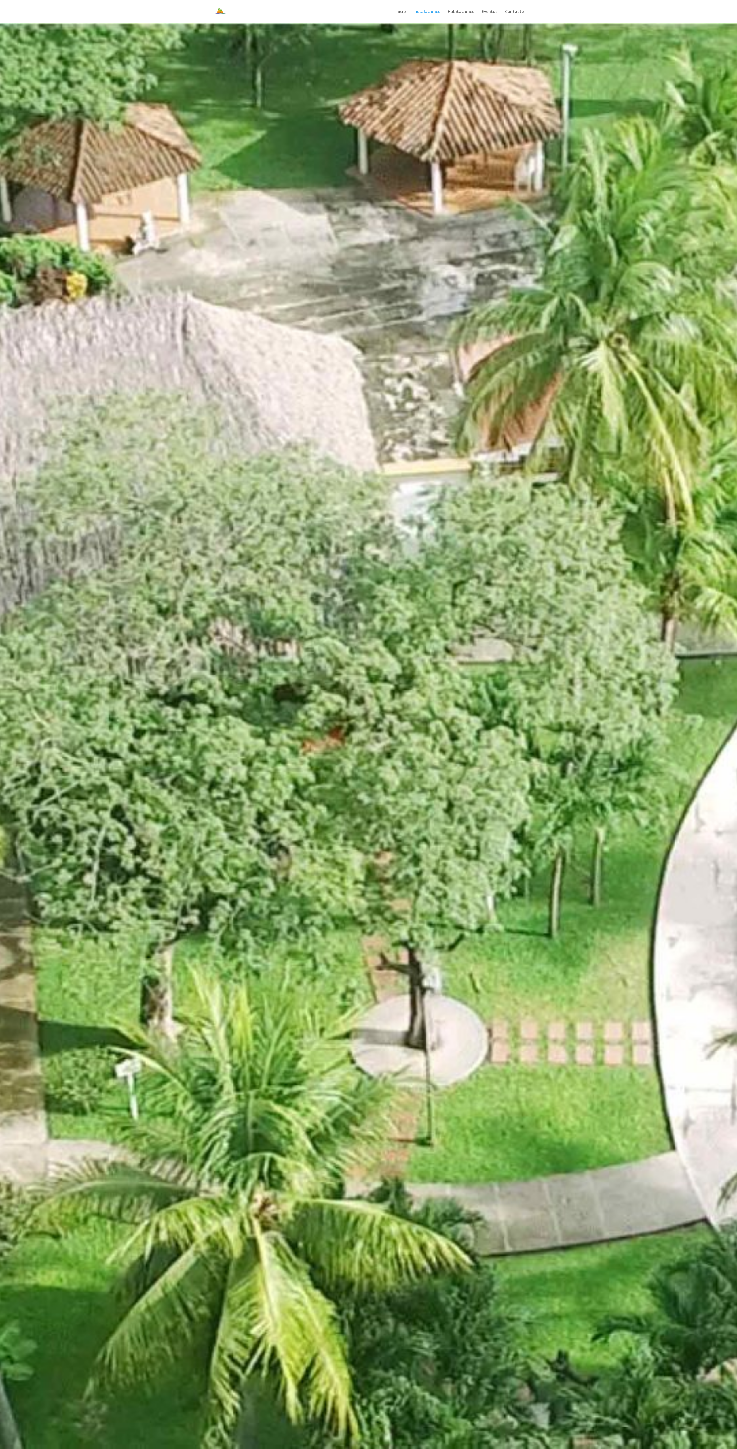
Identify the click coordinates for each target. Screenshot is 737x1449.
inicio (400, 12)
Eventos (489, 12)
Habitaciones (461, 12)
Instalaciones (426, 12)
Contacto (514, 12)
